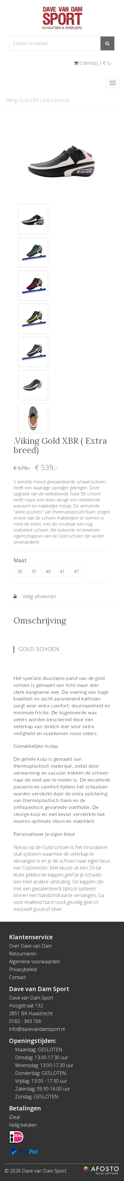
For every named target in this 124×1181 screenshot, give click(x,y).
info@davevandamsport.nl (37, 1029)
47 (76, 571)
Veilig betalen (23, 1125)
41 (62, 571)
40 (48, 571)
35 (19, 571)
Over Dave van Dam (30, 946)
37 (34, 571)
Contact (17, 977)
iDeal (14, 1117)
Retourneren (22, 953)
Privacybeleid (23, 969)
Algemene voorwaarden (34, 961)
